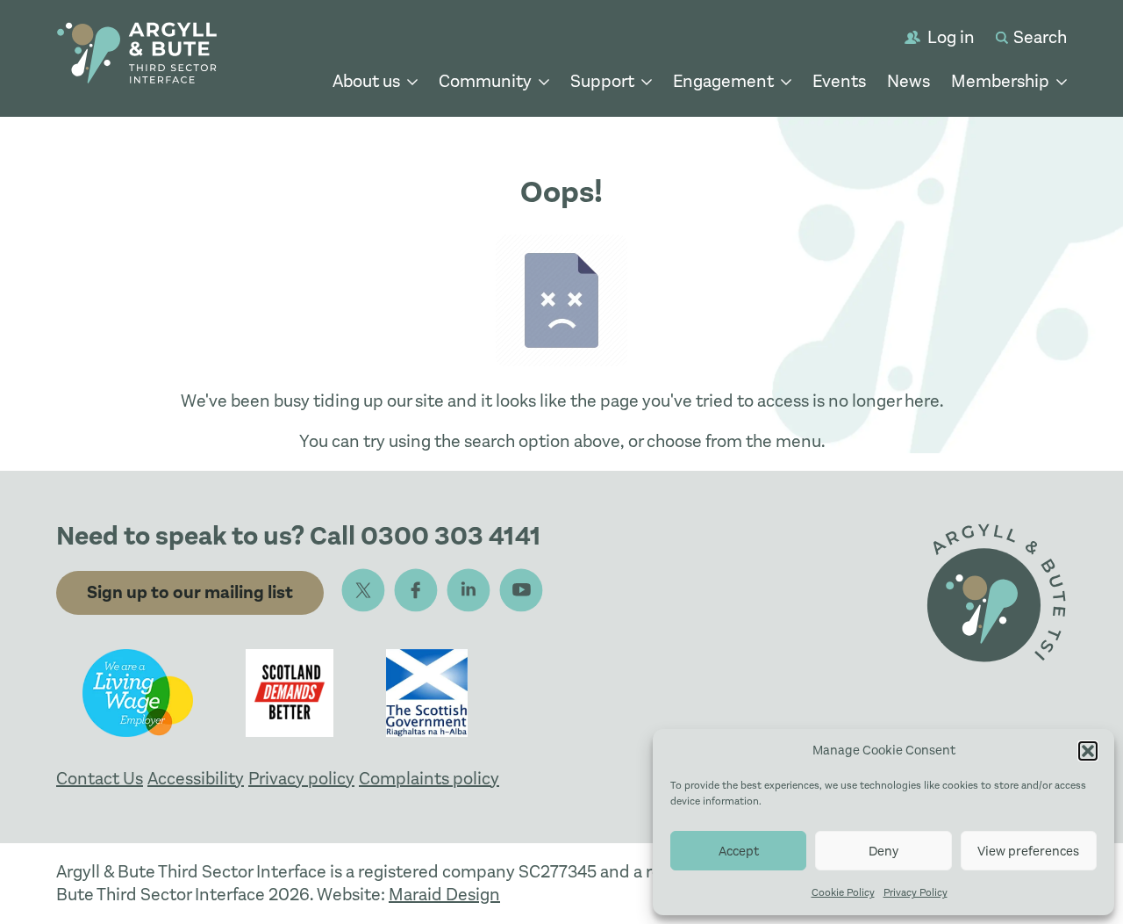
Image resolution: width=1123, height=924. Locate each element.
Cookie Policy (843, 892)
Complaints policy (429, 778)
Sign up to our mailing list (190, 592)
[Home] (137, 56)
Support (602, 81)
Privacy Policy (915, 892)
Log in (951, 37)
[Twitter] (363, 590)
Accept (739, 851)
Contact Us (99, 778)
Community (485, 81)
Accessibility (195, 778)
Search (1040, 37)
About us (366, 81)
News (908, 81)
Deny (883, 851)
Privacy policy (301, 778)
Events (839, 81)
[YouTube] (521, 590)
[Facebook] (416, 590)
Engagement (723, 81)
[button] (1088, 751)
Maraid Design (444, 894)
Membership (1000, 81)
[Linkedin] (468, 590)
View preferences (1028, 851)
